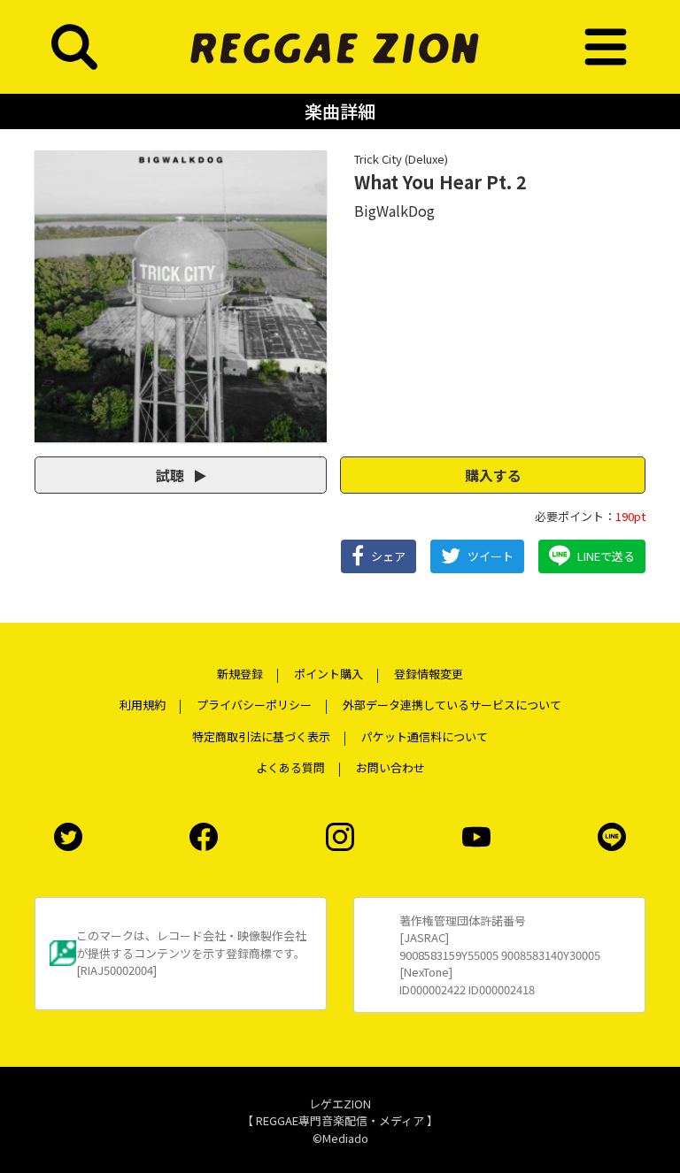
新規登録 (240, 673)
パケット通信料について (424, 736)
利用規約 (143, 704)
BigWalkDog (394, 210)
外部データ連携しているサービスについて (452, 704)
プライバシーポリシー (254, 704)
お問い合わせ (390, 767)
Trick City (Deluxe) (401, 158)
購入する (493, 475)
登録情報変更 (428, 673)
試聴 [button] (172, 475)
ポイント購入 (328, 673)
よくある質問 (290, 767)
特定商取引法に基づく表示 (261, 736)
